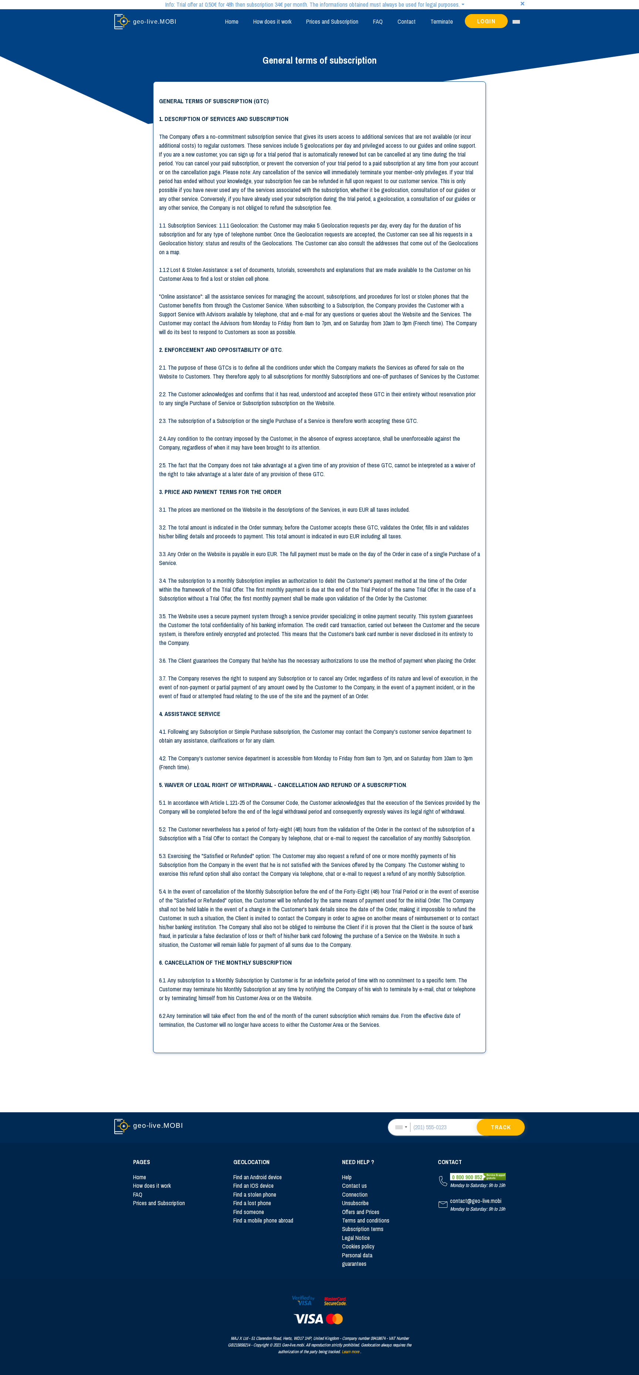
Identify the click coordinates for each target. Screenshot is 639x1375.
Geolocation (251, 1162)
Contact (407, 21)
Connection (355, 1194)
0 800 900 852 (467, 1177)
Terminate (441, 21)
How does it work (272, 21)
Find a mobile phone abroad (263, 1220)
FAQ (378, 21)
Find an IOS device (253, 1186)
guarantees (354, 1264)
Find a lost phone (252, 1203)
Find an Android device (257, 1177)
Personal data (357, 1255)
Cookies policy (358, 1246)
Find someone (248, 1212)
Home (232, 21)
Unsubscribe (355, 1203)
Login (486, 21)
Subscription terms (362, 1229)
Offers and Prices (360, 1212)
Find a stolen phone (254, 1194)
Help (347, 1177)
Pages (141, 1162)
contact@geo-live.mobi (475, 1201)
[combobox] (400, 1127)
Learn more (350, 1352)
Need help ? (358, 1162)
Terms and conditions (365, 1220)
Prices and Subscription (332, 21)
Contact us (354, 1186)
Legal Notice (356, 1238)
